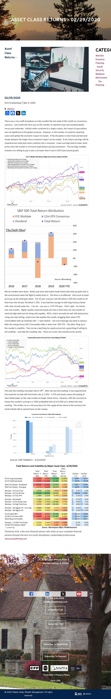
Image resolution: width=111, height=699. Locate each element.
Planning (100, 63)
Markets (10, 109)
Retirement (101, 78)
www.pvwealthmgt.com (16, 539)
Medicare (100, 74)
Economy (100, 59)
